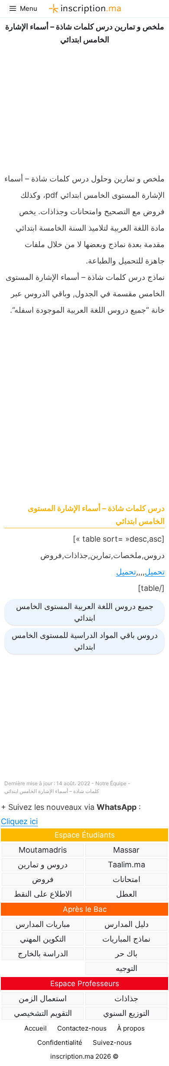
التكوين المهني (43, 938)
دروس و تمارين (43, 864)
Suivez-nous (112, 1042)
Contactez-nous (82, 1028)
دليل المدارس (126, 924)
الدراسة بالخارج (43, 953)
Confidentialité (59, 1042)
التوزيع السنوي (126, 1013)
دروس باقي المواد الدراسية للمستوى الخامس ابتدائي (85, 641)
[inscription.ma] (83, 8)
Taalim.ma (126, 864)
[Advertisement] (85, 107)
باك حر (126, 953)
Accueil (35, 1028)
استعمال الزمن (43, 998)
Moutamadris (43, 849)
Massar (126, 849)
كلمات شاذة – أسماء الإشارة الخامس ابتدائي (51, 791)
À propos (131, 1028)
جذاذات (126, 998)
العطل (126, 893)
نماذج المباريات (126, 938)
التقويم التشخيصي (43, 1013)
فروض (43, 879)
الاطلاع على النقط (43, 893)
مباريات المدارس (43, 924)
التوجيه (126, 968)
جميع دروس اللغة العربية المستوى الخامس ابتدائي (84, 612)
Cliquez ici (19, 821)
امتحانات (126, 879)
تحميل (155, 571)
